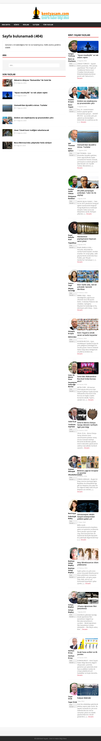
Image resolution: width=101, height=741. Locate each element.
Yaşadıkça (72, 243)
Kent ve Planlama (72, 60)
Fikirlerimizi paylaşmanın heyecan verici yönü (86, 238)
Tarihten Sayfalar (72, 425)
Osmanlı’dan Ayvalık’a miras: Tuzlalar (30, 105)
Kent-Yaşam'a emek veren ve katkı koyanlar (87, 334)
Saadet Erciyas (71, 100)
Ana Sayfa (6, 25)
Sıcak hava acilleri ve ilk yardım (87, 653)
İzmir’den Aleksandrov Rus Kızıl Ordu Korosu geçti (86, 378)
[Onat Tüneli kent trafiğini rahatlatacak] (7, 135)
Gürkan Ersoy (71, 652)
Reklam (26, 25)
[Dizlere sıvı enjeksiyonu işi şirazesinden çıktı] (7, 122)
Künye (16, 25)
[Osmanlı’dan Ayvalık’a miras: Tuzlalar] (7, 110)
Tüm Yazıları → (72, 64)
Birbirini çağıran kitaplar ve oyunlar (87, 471)
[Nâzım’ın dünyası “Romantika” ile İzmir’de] (7, 85)
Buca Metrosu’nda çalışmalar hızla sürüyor (33, 143)
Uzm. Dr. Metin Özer (71, 377)
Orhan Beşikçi (71, 606)
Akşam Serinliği (71, 289)
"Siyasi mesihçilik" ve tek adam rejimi (87, 56)
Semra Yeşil (70, 284)
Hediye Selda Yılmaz (71, 191)
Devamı (80, 78)
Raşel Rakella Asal (71, 237)
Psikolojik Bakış (72, 517)
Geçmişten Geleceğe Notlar (72, 384)
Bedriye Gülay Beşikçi (71, 563)
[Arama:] (34, 65)
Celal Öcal (72, 421)
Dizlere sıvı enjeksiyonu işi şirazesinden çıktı (33, 118)
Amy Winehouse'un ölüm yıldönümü (87, 563)
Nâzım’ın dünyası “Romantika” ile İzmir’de (32, 80)
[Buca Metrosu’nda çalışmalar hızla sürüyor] (7, 147)
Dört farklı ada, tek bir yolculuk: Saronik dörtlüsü (87, 286)
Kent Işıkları (71, 149)
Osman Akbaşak (71, 470)
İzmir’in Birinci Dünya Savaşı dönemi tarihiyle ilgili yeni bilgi (87, 424)
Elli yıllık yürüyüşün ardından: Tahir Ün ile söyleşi (86, 192)
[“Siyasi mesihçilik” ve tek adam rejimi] (7, 97)
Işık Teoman (71, 144)
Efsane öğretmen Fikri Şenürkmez (87, 607)
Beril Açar (72, 513)
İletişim (36, 25)
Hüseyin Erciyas (71, 332)
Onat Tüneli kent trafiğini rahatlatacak (31, 130)
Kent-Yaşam (70, 106)
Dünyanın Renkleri (72, 197)
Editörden (72, 337)
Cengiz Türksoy (71, 55)
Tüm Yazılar (48, 25)
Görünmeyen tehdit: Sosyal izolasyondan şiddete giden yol (86, 516)
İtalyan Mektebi (84, 698)
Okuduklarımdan (75, 475)
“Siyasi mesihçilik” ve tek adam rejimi (30, 92)
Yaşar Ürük (70, 697)
